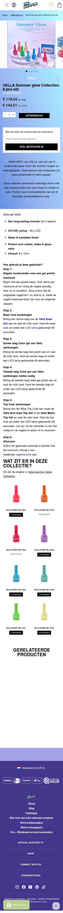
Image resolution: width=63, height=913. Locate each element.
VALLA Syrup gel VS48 (44, 590)
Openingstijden (30, 875)
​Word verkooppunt (31, 827)
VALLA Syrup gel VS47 (16, 628)
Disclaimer (31, 898)
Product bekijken (28, 734)
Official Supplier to (30, 842)
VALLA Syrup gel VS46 (44, 628)
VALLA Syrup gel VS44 (16, 550)
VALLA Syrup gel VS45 (44, 510)
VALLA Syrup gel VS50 (44, 550)
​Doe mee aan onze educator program (31, 818)
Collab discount (17, 15)
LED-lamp (31, 327)
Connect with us (30, 864)
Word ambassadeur (31, 822)
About (31, 803)
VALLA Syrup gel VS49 (16, 590)
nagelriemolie (24, 454)
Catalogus (31, 813)
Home (5, 15)
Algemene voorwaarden (14, 898)
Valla (31, 78)
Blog (31, 808)
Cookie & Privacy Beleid (48, 898)
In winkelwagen (16, 515)
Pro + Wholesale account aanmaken (31, 832)
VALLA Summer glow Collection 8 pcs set (42, 15)
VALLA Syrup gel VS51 (16, 510)
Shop (31, 853)
